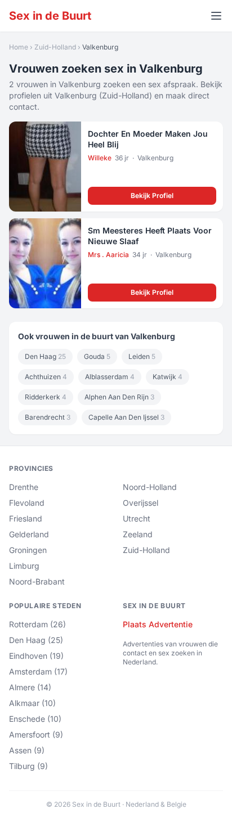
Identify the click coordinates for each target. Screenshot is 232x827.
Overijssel (140, 502)
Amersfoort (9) (36, 734)
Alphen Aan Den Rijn (119, 397)
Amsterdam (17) (38, 671)
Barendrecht (47, 417)
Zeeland (138, 534)
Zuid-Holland (55, 47)
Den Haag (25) (36, 640)
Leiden (141, 356)
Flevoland (26, 502)
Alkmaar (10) (32, 703)
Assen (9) (26, 750)
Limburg (24, 565)
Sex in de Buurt (50, 16)
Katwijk (167, 376)
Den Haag (45, 356)
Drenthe (23, 487)
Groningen (28, 550)
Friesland (25, 518)
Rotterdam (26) (37, 624)
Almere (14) (30, 687)
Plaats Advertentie (158, 624)
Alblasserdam (110, 376)
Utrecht (136, 518)
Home (18, 47)
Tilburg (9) (28, 766)
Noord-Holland (150, 487)
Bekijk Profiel (152, 195)
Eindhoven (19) (36, 655)
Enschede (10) (35, 718)
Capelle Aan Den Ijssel (126, 417)
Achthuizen (46, 376)
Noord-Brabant (37, 581)
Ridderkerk (45, 397)
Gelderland (29, 534)
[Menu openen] (216, 16)
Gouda (97, 356)
